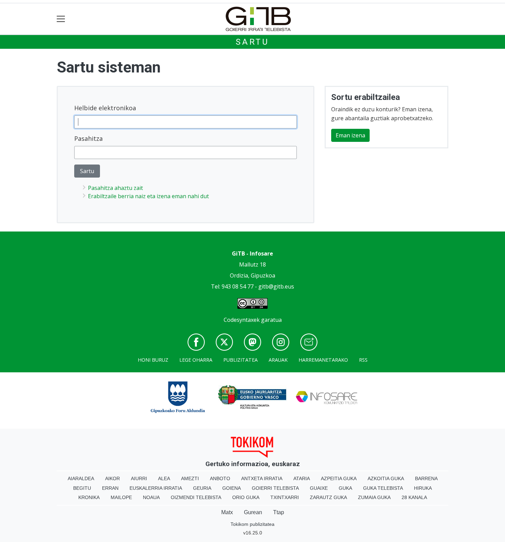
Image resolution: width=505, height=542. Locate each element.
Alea (164, 478)
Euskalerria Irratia (156, 488)
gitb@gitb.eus (276, 286)
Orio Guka (245, 497)
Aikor (112, 478)
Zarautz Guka (328, 497)
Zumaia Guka (374, 497)
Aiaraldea (81, 478)
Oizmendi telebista (196, 497)
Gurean (253, 512)
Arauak (278, 360)
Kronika (89, 497)
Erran (110, 488)
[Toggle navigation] (61, 19)
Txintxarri (284, 497)
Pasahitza (88, 138)
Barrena (426, 478)
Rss (363, 360)
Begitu (82, 488)
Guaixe (319, 488)
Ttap (278, 512)
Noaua (151, 497)
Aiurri (139, 478)
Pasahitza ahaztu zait (115, 188)
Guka (345, 488)
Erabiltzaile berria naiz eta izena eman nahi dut (148, 196)
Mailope (121, 497)
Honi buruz (153, 360)
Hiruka (423, 488)
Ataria (301, 478)
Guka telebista (383, 488)
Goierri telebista (275, 488)
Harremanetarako (323, 360)
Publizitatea (240, 360)
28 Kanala (414, 497)
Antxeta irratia (261, 478)
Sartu (252, 42)
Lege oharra (195, 360)
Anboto (220, 478)
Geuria (202, 488)
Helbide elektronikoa (105, 108)
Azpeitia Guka (339, 478)
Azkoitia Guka (386, 478)
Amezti (190, 478)
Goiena (231, 488)
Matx (227, 512)
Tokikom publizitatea (252, 524)
